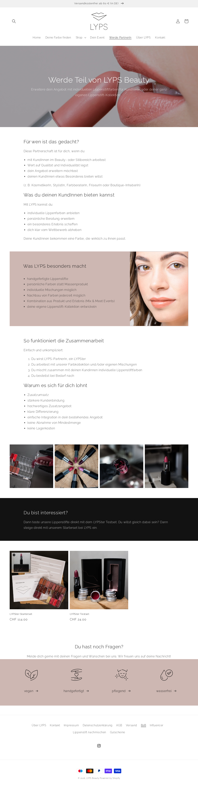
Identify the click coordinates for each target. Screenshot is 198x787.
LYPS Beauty (92, 778)
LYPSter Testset (79, 614)
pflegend (119, 691)
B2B (143, 725)
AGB (119, 725)
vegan (28, 691)
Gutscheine (117, 732)
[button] (14, 21)
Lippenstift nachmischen (89, 732)
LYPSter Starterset (21, 614)
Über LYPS (39, 725)
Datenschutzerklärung (98, 725)
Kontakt (55, 725)
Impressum (71, 725)
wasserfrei (164, 691)
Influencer (156, 725)
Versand (131, 725)
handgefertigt (74, 691)
